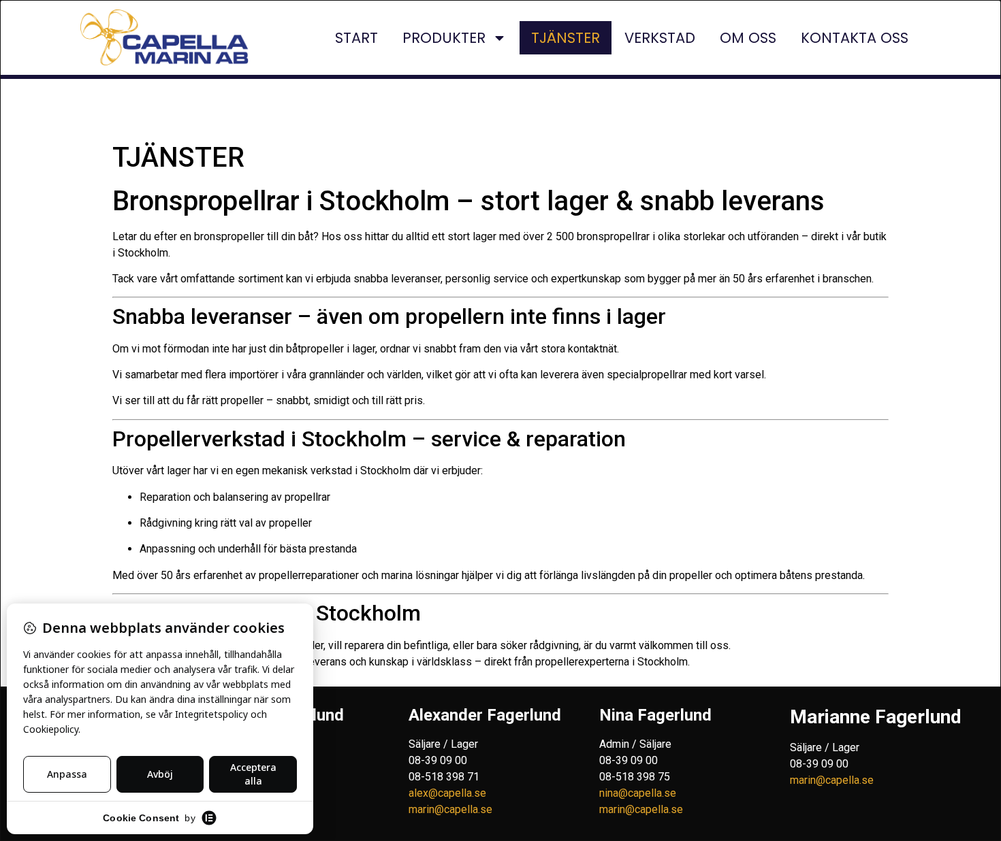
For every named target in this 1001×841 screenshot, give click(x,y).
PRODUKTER (444, 38)
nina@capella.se (637, 793)
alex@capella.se (447, 793)
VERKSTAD (659, 38)
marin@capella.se (450, 809)
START (356, 38)
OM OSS (748, 38)
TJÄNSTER (565, 38)
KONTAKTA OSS (854, 38)
